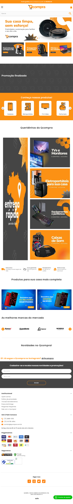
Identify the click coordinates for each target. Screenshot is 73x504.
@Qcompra (48, 358)
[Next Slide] (70, 108)
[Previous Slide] (3, 108)
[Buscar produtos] (70, 13)
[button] (33, 38)
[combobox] (36, 13)
